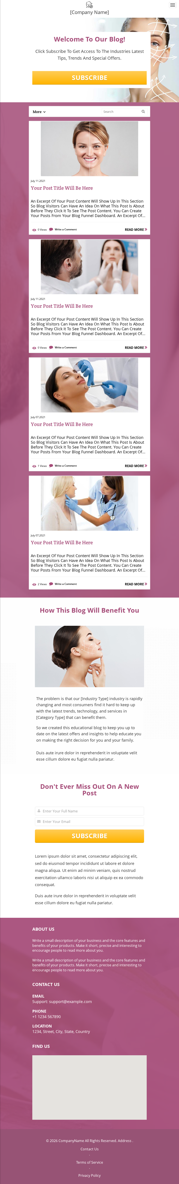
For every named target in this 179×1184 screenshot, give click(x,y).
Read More (135, 229)
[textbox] (89, 12)
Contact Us (90, 1149)
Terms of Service (89, 1162)
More (37, 111)
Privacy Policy (89, 1175)
